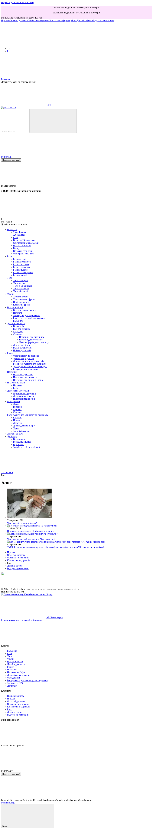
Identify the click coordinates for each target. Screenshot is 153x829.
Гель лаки (12, 229)
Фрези (10, 294)
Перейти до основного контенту (17, 2)
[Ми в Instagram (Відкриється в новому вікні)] (23, 43)
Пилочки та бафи (16, 382)
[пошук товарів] (53, 121)
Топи (9, 278)
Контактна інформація (60, 20)
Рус (9, 51)
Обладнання (13, 401)
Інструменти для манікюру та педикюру (27, 415)
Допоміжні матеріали (18, 390)
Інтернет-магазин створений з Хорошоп (21, 620)
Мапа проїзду (8, 802)
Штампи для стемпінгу (31, 339)
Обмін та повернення (38, 20)
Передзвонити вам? (11, 160)
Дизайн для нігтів (16, 323)
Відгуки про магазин (103, 20)
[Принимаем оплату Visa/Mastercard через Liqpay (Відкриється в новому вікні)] (26, 594)
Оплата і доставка (18, 20)
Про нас (5, 20)
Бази (9, 256)
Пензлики (12, 372)
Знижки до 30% (15, 433)
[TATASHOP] (12, 586)
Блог (74, 20)
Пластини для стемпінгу (31, 337)
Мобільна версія (54, 617)
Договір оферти (85, 20)
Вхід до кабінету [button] (15, 696)
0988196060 (7, 157)
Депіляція (12, 436)
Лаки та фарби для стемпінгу (34, 342)
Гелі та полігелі (15, 307)
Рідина (10, 353)
